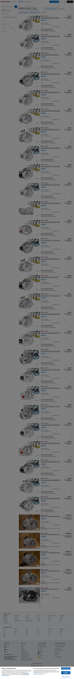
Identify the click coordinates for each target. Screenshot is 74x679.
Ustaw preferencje (65, 676)
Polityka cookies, (26, 674)
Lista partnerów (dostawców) (38, 674)
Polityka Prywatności (5, 675)
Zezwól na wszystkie (65, 668)
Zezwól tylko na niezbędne (66, 673)
